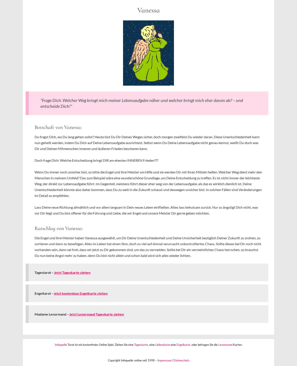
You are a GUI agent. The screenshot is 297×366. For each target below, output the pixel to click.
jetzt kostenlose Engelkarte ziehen (81, 293)
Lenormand (225, 344)
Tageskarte (141, 344)
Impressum (164, 360)
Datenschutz (181, 360)
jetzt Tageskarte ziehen (72, 272)
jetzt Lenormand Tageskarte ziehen (97, 314)
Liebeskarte (162, 344)
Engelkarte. (184, 344)
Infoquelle (61, 344)
